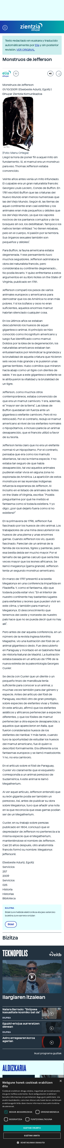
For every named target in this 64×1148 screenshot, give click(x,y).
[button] (4, 27)
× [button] (60, 1081)
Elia (37, 45)
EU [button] (16, 74)
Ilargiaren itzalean (23, 997)
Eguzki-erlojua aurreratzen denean (20, 1025)
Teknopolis (15, 952)
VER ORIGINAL (25, 49)
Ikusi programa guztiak (48, 1053)
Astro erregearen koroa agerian (18, 1039)
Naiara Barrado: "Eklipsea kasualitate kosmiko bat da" (21, 1011)
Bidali (11, 924)
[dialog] (32, 1113)
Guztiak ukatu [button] (32, 1135)
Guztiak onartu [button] (32, 1128)
